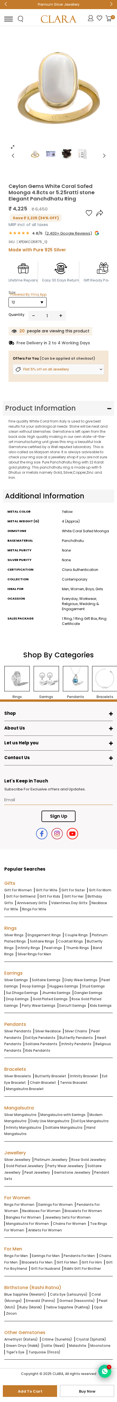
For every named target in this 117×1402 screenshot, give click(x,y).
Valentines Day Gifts (69, 902)
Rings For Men (16, 1255)
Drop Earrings (17, 999)
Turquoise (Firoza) (44, 1352)
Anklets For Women (45, 1230)
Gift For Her (73, 896)
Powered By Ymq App (28, 294)
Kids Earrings (101, 1005)
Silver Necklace (48, 1031)
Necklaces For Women (41, 1210)
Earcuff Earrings (72, 1005)
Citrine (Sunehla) (57, 1339)
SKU (12, 241)
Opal (98, 1307)
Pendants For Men (79, 1255)
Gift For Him (92, 1262)
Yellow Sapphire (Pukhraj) (68, 1307)
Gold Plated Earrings (50, 999)
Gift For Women (18, 890)
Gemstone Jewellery (72, 1172)
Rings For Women (19, 1204)
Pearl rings (53, 947)
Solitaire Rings (42, 941)
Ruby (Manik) (30, 1307)
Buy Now (87, 1391)
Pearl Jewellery (37, 1172)
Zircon (11, 1313)
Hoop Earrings (33, 986)
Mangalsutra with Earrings (62, 1114)
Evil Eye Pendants (40, 1037)
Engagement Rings (44, 935)
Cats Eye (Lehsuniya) (68, 1294)
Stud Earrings (93, 986)
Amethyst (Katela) (21, 1339)
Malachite (77, 1345)
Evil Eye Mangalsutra (90, 1121)
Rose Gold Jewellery (88, 1159)
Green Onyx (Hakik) (22, 1345)
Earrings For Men (46, 1255)
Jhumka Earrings (56, 992)
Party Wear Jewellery (65, 1165)
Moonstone (100, 1345)
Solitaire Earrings (46, 980)
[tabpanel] (58, 92)
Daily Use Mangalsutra (49, 1121)
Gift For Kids (49, 896)
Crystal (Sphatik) (91, 1339)
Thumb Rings (77, 947)
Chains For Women (69, 1223)
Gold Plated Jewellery (24, 1165)
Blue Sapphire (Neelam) (25, 1294)
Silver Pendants (17, 1031)
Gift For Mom (100, 890)
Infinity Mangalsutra (23, 1127)
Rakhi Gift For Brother (82, 1268)
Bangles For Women (23, 1217)
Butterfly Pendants (76, 1037)
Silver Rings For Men (34, 954)
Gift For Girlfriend (20, 896)
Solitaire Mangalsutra (63, 1127)
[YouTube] (72, 834)
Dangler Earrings (88, 992)
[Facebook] (41, 834)
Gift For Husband (45, 1268)
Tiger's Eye (15, 1352)
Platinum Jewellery (50, 1159)
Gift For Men (67, 1262)
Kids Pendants (37, 1050)
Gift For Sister (73, 890)
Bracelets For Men (37, 1262)
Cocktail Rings (70, 941)
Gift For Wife (46, 890)
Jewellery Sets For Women (68, 1217)
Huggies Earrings (63, 986)
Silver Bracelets (17, 1076)
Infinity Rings (29, 947)
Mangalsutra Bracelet (25, 1088)
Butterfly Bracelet (50, 1076)
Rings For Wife (34, 909)
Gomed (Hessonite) (77, 1300)
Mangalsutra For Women (27, 1223)
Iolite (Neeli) (54, 1345)
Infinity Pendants (76, 1043)
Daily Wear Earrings (80, 980)
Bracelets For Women (83, 1210)
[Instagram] (57, 834)
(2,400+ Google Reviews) (68, 233)
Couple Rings (76, 935)
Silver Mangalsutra (20, 1114)
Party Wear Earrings (38, 1005)
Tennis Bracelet (73, 1082)
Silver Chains (76, 1031)
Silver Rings (14, 935)
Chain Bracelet (43, 1082)
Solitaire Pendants (41, 1043)
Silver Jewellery (17, 1159)
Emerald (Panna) (40, 1300)
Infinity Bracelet (84, 1076)
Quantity (16, 314)
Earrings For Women (55, 1204)
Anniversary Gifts (32, 902)
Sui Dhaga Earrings (22, 992)
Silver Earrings (16, 980)
